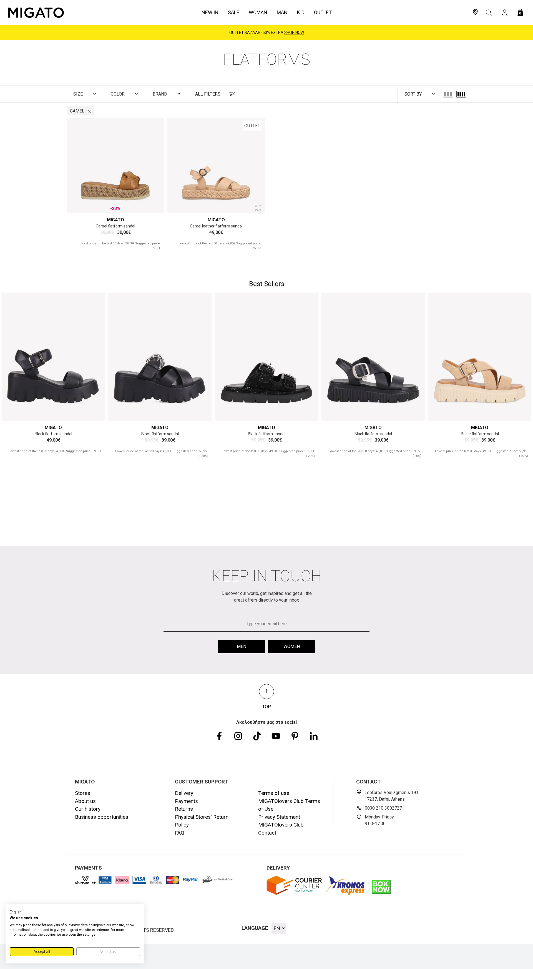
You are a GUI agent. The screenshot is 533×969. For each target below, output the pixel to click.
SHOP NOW (294, 32)
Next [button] (153, 166)
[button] (18, 912)
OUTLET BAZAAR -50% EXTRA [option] (266, 32)
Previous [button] (77, 166)
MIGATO (115, 219)
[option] (115, 165)
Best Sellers (266, 284)
